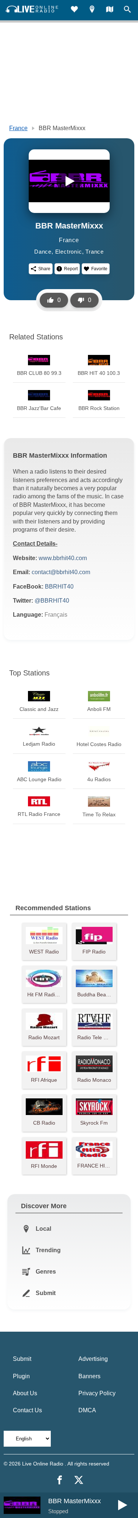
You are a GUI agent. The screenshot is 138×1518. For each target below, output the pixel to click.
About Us (25, 1393)
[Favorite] (74, 10)
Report (71, 268)
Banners (89, 1376)
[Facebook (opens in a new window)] (59, 1480)
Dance (43, 251)
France (18, 128)
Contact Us (27, 1410)
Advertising (93, 1359)
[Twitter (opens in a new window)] (79, 1480)
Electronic (68, 251)
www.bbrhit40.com (63, 558)
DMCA (87, 1410)
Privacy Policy (97, 1393)
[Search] (127, 10)
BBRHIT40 (59, 586)
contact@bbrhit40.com (61, 572)
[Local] (92, 10)
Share (44, 268)
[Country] (109, 10)
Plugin (21, 1376)
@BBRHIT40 (52, 600)
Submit (22, 1359)
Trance (94, 251)
